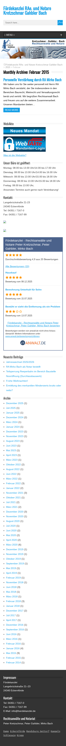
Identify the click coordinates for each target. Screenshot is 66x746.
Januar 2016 (13, 648)
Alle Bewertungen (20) (17, 266)
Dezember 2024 (14, 417)
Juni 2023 (11, 445)
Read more (11, 110)
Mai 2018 (11, 591)
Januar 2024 (13, 426)
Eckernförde (17, 731)
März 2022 (12, 478)
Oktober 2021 (13, 497)
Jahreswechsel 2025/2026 (20, 362)
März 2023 (12, 459)
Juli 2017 (11, 615)
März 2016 (12, 639)
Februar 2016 (13, 643)
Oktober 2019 (13, 558)
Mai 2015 (11, 653)
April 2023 (11, 455)
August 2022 (13, 469)
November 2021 (14, 492)
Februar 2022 (13, 483)
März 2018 (12, 596)
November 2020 (14, 516)
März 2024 (12, 422)
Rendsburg (33, 731)
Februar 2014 (13, 662)
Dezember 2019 (14, 549)
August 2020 (13, 521)
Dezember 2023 (14, 431)
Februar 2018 (13, 601)
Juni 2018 (11, 587)
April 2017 (11, 620)
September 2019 (15, 563)
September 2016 (15, 629)
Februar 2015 (13, 657)
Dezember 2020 (14, 511)
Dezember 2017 (14, 610)
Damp (6, 731)
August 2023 (13, 441)
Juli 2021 (11, 502)
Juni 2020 (11, 530)
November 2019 (14, 554)
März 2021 (12, 507)
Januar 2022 (13, 488)
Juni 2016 (11, 634)
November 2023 (14, 436)
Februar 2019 (13, 577)
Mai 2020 (11, 535)
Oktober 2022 (13, 464)
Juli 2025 (11, 408)
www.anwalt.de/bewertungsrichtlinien (22, 336)
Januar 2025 (13, 412)
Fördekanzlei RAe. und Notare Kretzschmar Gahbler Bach (27, 10)
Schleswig (9, 735)
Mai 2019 (11, 568)
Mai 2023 (11, 450)
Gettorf (44, 731)
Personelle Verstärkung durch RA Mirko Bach (32, 79)
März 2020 (12, 544)
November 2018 (14, 582)
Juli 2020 (11, 525)
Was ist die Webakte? (14, 155)
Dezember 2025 (14, 403)
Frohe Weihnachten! (17, 380)
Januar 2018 (13, 606)
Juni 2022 (11, 474)
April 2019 (11, 573)
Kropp (20, 735)
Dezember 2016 (14, 624)
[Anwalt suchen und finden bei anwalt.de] (33, 344)
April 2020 (11, 540)
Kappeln (55, 731)
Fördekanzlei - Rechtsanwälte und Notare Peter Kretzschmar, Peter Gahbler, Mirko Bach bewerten (33, 324)
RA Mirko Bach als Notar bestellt (23, 366)
